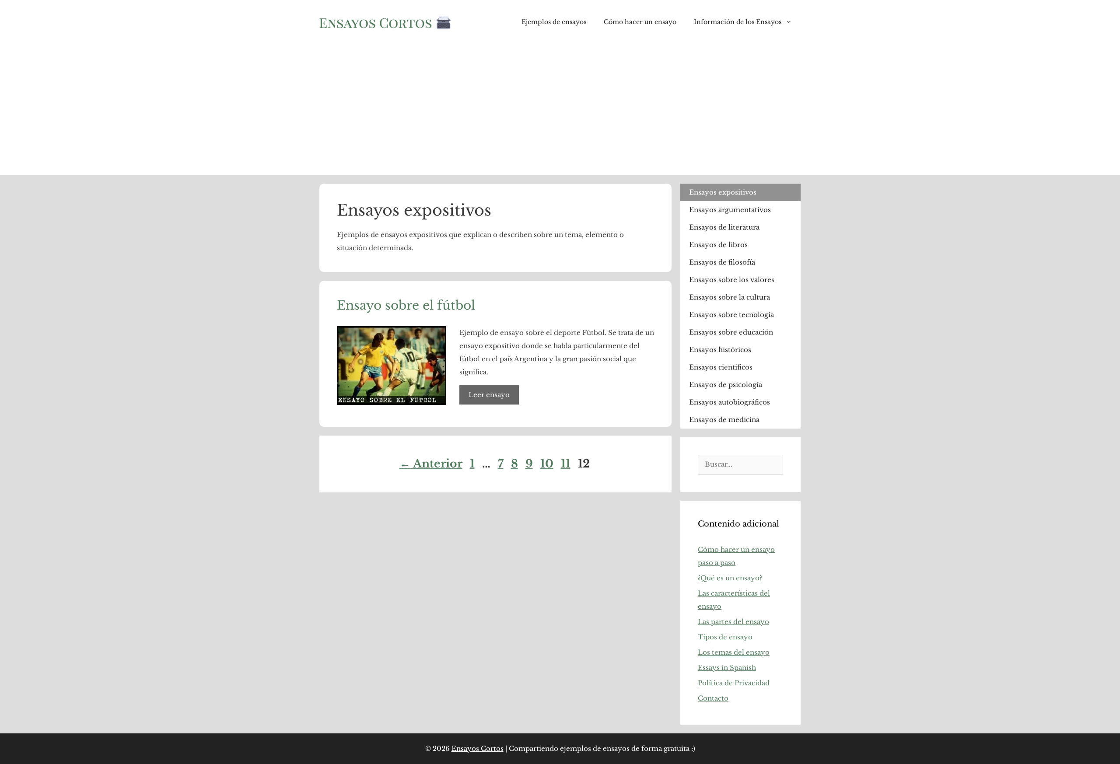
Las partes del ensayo (733, 621)
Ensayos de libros (718, 245)
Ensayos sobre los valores (731, 280)
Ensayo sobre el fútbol (406, 305)
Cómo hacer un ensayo (640, 22)
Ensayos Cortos (478, 748)
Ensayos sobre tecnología (731, 314)
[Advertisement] (560, 109)
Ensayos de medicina (724, 419)
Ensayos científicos (720, 367)
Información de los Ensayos (737, 22)
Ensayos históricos (720, 349)
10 (548, 464)
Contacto (713, 698)
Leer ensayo (489, 395)
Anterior (430, 464)
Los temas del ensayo (734, 652)
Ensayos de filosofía (722, 262)
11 (566, 464)
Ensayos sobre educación (731, 332)
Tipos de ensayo (725, 637)
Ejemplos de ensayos (554, 22)
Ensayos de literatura (724, 227)
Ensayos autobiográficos (729, 402)
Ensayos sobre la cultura (729, 297)
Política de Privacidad (734, 683)
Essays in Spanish (727, 667)
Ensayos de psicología (725, 384)
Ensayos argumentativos (730, 210)
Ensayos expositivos (722, 192)
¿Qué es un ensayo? (730, 578)
